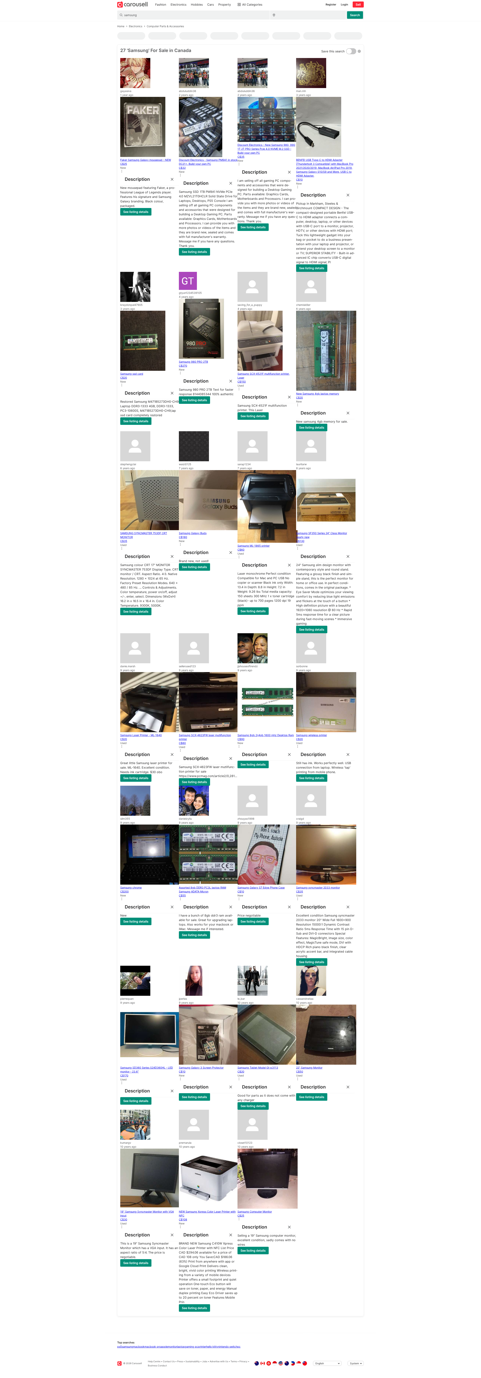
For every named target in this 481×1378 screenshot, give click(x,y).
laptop (181, 1346)
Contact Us (169, 1361)
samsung (127, 1346)
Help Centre (154, 1361)
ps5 (119, 1346)
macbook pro (152, 1346)
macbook (138, 1346)
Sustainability (192, 1361)
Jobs (204, 1361)
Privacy (243, 1361)
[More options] (121, 171)
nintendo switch (227, 1346)
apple (164, 1346)
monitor (172, 1346)
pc (238, 1346)
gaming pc (191, 1346)
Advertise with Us (219, 1361)
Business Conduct (157, 1365)
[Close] (171, 179)
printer (202, 1346)
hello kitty (212, 1346)
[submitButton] (355, 15)
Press (180, 1361)
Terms (234, 1361)
